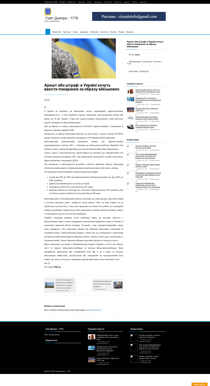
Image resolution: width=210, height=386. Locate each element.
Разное (134, 2)
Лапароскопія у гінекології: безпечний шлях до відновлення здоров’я (148, 100)
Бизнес (127, 2)
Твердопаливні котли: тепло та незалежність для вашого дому (147, 91)
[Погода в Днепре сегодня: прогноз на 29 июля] (130, 148)
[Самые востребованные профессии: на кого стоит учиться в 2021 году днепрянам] (130, 185)
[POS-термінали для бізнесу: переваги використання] (130, 126)
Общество (71, 2)
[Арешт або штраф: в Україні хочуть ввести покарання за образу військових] (83, 58)
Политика (108, 2)
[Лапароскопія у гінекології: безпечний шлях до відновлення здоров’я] (130, 99)
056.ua (57, 267)
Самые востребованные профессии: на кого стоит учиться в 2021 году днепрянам (147, 185)
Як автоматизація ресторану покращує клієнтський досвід (146, 118)
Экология (118, 2)
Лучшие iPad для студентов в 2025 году (146, 109)
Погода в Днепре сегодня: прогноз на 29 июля (145, 147)
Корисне (143, 2)
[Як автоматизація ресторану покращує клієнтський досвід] (130, 118)
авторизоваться (93, 310)
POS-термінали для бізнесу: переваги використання (146, 126)
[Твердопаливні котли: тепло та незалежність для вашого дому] (130, 91)
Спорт (89, 2)
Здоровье (98, 2)
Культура (81, 2)
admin (137, 54)
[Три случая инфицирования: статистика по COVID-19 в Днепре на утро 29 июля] (130, 156)
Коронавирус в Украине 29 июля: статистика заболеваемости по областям (148, 175)
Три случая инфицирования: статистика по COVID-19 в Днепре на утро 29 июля (146, 156)
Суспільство (144, 71)
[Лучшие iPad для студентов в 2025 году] (130, 109)
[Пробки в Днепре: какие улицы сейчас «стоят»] (130, 167)
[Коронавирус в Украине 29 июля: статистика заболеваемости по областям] (130, 175)
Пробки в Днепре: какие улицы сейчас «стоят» (147, 165)
